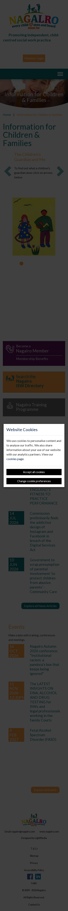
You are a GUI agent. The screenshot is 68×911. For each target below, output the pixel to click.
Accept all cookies (34, 472)
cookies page (15, 459)
